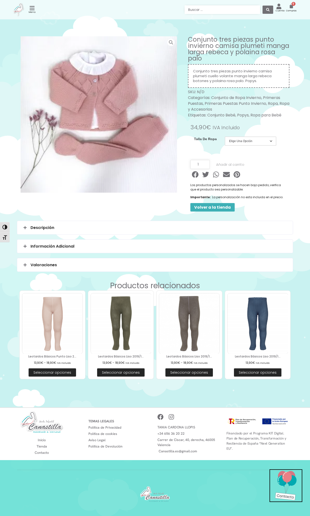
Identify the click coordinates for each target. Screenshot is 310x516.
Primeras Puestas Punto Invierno (235, 103)
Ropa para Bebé (265, 115)
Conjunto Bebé (221, 115)
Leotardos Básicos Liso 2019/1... (121, 356)
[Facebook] (160, 417)
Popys (243, 115)
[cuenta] (279, 6)
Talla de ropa (205, 139)
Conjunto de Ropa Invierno (236, 97)
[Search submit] (268, 10)
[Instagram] (171, 417)
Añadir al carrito (230, 164)
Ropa (273, 103)
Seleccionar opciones (52, 372)
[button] (195, 174)
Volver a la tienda (212, 207)
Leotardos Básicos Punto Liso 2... (52, 356)
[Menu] (32, 8)
